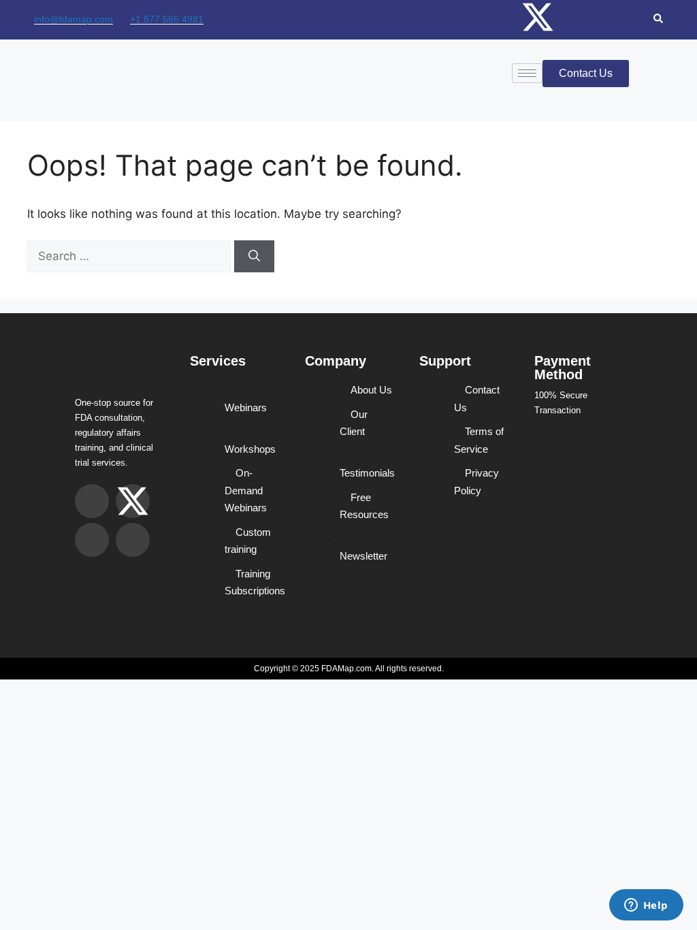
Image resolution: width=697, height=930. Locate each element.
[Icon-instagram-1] (493, 17)
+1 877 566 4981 (167, 19)
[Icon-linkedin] (626, 17)
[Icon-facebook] (582, 17)
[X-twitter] (538, 17)
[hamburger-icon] (527, 73)
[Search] (254, 256)
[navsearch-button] (658, 20)
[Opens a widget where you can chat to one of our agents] (646, 906)
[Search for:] (130, 256)
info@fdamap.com (73, 19)
